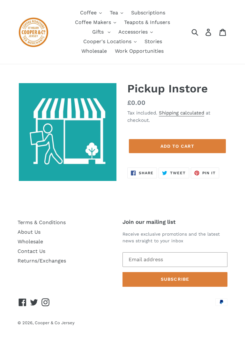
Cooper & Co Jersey (55, 322)
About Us (29, 232)
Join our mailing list (148, 222)
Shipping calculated (181, 113)
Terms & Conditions (42, 222)
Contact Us (31, 251)
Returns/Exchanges (42, 261)
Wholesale (30, 241)
